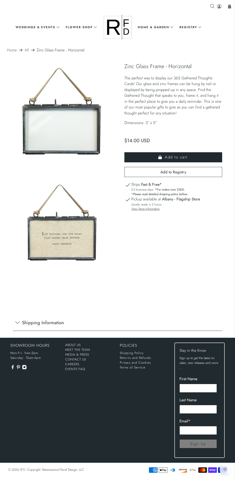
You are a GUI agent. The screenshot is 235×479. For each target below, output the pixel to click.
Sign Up (198, 443)
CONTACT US (75, 359)
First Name (188, 379)
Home (12, 50)
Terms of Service (132, 367)
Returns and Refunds (135, 357)
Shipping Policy (132, 353)
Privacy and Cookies (135, 362)
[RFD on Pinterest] (18, 368)
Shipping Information (43, 322)
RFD (22, 469)
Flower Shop (79, 27)
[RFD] (117, 27)
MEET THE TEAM (77, 349)
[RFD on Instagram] (24, 368)
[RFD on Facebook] (12, 368)
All (27, 50)
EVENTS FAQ (75, 369)
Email (184, 421)
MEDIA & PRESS (77, 354)
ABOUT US (73, 345)
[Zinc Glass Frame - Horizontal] (61, 116)
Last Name (188, 400)
